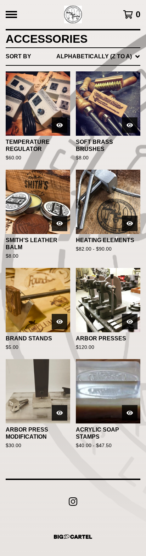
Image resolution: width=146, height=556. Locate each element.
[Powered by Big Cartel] (73, 537)
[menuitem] (73, 56)
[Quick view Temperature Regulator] (59, 125)
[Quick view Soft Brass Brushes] (129, 125)
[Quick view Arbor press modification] (59, 413)
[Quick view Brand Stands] (59, 321)
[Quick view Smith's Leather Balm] (59, 223)
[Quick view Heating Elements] (129, 223)
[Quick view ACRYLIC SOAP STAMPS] (129, 413)
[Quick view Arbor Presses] (129, 321)
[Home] (73, 14)
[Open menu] (11, 14)
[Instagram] (73, 501)
